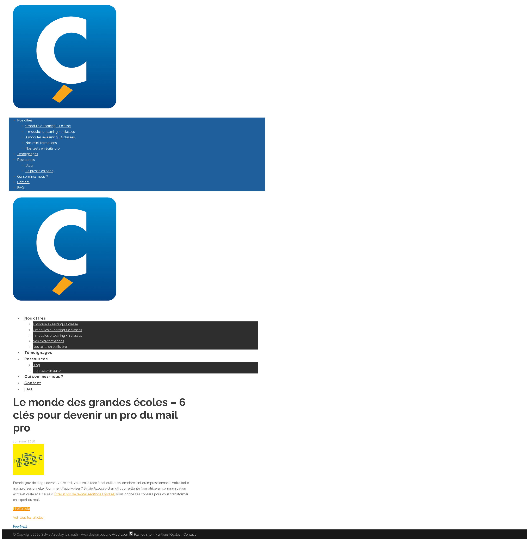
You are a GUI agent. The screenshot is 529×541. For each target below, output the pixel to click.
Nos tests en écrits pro (42, 148)
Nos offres (25, 120)
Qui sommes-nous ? (32, 176)
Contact (23, 182)
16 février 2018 (24, 441)
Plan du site (142, 534)
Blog (29, 165)
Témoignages (27, 154)
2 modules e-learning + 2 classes (50, 132)
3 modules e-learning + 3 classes (50, 137)
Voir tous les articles (28, 518)
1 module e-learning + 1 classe (48, 126)
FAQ (20, 188)
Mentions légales (167, 534)
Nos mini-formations (41, 143)
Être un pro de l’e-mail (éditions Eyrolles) (84, 494)
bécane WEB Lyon (114, 534)
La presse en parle (39, 171)
